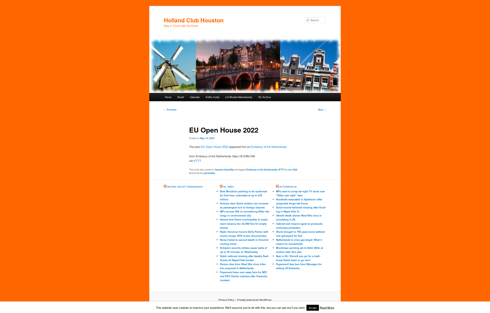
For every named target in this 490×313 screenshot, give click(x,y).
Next (322, 109)
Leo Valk (292, 169)
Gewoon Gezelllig (224, 169)
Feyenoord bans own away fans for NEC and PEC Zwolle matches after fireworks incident (243, 276)
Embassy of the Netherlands (269, 147)
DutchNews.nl (288, 186)
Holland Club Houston (194, 20)
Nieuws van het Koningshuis (185, 186)
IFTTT (197, 161)
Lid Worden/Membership (238, 97)
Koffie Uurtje (212, 97)
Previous (170, 109)
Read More (327, 308)
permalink (209, 173)
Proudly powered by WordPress (254, 300)
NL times (228, 186)
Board (180, 97)
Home (168, 97)
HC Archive (264, 97)
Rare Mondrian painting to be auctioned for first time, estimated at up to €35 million (243, 195)
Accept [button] (313, 308)
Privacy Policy (226, 300)
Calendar (195, 97)
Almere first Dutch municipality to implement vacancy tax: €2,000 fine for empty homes (244, 223)
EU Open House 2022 (214, 147)
